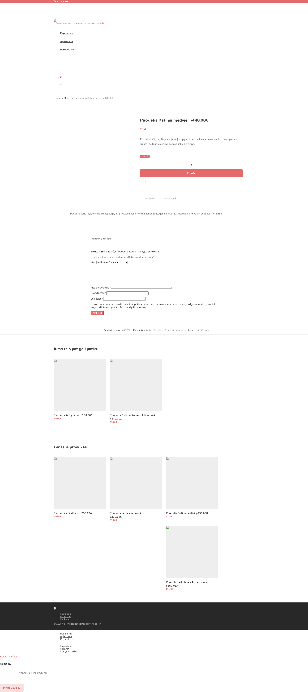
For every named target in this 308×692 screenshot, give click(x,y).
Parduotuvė (67, 49)
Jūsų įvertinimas (100, 262)
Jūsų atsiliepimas (101, 287)
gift (201, 330)
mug (207, 330)
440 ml (149, 330)
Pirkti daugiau (11, 688)
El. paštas (97, 299)
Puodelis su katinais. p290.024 (73, 513)
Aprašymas (150, 198)
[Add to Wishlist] (143, 181)
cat (197, 330)
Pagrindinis (66, 33)
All (73, 98)
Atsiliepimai (168, 198)
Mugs (66, 98)
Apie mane (66, 41)
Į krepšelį (191, 173)
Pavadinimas (98, 293)
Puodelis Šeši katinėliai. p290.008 (187, 513)
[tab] (149, 198)
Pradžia (57, 98)
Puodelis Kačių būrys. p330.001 (73, 415)
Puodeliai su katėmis (174, 330)
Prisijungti (64, 648)
